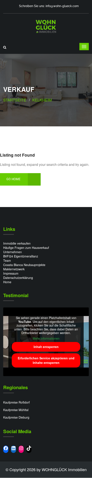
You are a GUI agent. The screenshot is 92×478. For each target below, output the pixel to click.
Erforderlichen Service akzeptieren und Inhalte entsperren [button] (46, 360)
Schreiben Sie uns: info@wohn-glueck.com (49, 6)
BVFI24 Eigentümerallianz (20, 256)
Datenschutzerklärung (18, 277)
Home (7, 282)
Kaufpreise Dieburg (16, 417)
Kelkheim (42, 100)
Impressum (10, 273)
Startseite (14, 100)
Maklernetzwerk (14, 269)
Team (7, 260)
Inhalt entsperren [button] (46, 347)
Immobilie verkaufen (17, 243)
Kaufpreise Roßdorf (16, 402)
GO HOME (13, 179)
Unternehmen (12, 252)
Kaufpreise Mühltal (15, 410)
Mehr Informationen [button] (46, 338)
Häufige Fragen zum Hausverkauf (26, 247)
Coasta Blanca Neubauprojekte (24, 265)
